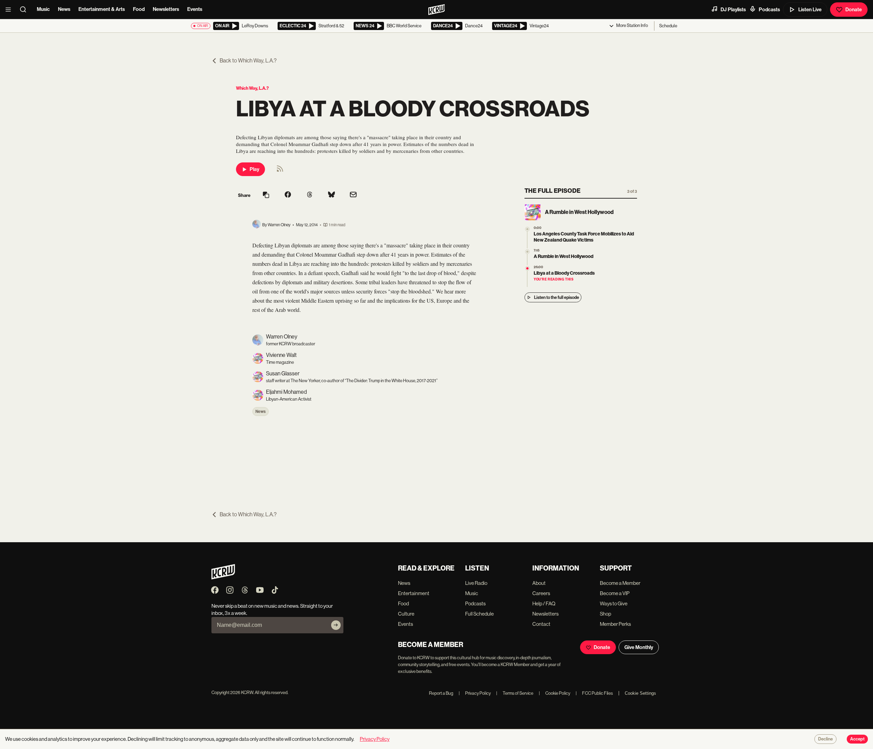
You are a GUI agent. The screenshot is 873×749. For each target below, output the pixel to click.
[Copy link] (266, 195)
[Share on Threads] (309, 195)
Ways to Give (613, 603)
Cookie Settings (640, 693)
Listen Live (810, 9)
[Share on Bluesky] (331, 195)
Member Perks (615, 624)
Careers (541, 593)
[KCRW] (223, 577)
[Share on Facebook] (287, 195)
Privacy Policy (475, 693)
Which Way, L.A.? (252, 88)
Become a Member (620, 583)
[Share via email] (353, 195)
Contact (541, 624)
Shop (605, 614)
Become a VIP (615, 593)
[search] (25, 9)
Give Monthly (638, 647)
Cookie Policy (554, 693)
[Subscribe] (336, 625)
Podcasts (769, 9)
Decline (825, 739)
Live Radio (476, 583)
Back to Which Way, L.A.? (248, 60)
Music (43, 9)
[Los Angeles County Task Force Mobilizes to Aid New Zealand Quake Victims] (527, 229)
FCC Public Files (594, 693)
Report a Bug (441, 693)
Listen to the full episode (556, 297)
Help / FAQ (544, 603)
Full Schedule (479, 614)
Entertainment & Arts (101, 9)
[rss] (280, 171)
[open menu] (10, 9)
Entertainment (413, 593)
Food (139, 9)
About (539, 583)
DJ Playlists (733, 9)
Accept (857, 739)
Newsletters (166, 9)
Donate (853, 9)
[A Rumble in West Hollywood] (527, 252)
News (64, 9)
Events (194, 9)
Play (254, 169)
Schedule (668, 25)
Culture (406, 614)
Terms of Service (514, 693)
